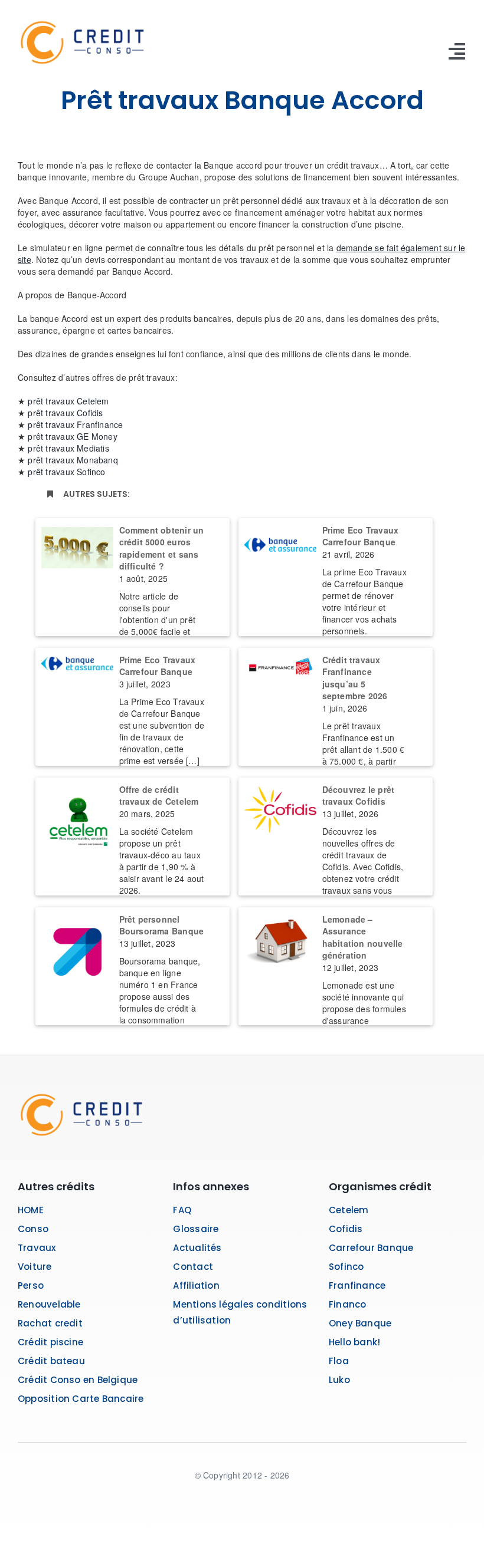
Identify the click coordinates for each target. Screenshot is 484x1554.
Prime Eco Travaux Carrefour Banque (360, 536)
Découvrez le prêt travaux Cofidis (358, 795)
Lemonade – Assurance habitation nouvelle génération (362, 937)
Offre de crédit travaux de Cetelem (159, 795)
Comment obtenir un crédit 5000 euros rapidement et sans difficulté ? (161, 548)
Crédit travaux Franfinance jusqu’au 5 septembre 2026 (355, 678)
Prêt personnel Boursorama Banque (161, 925)
